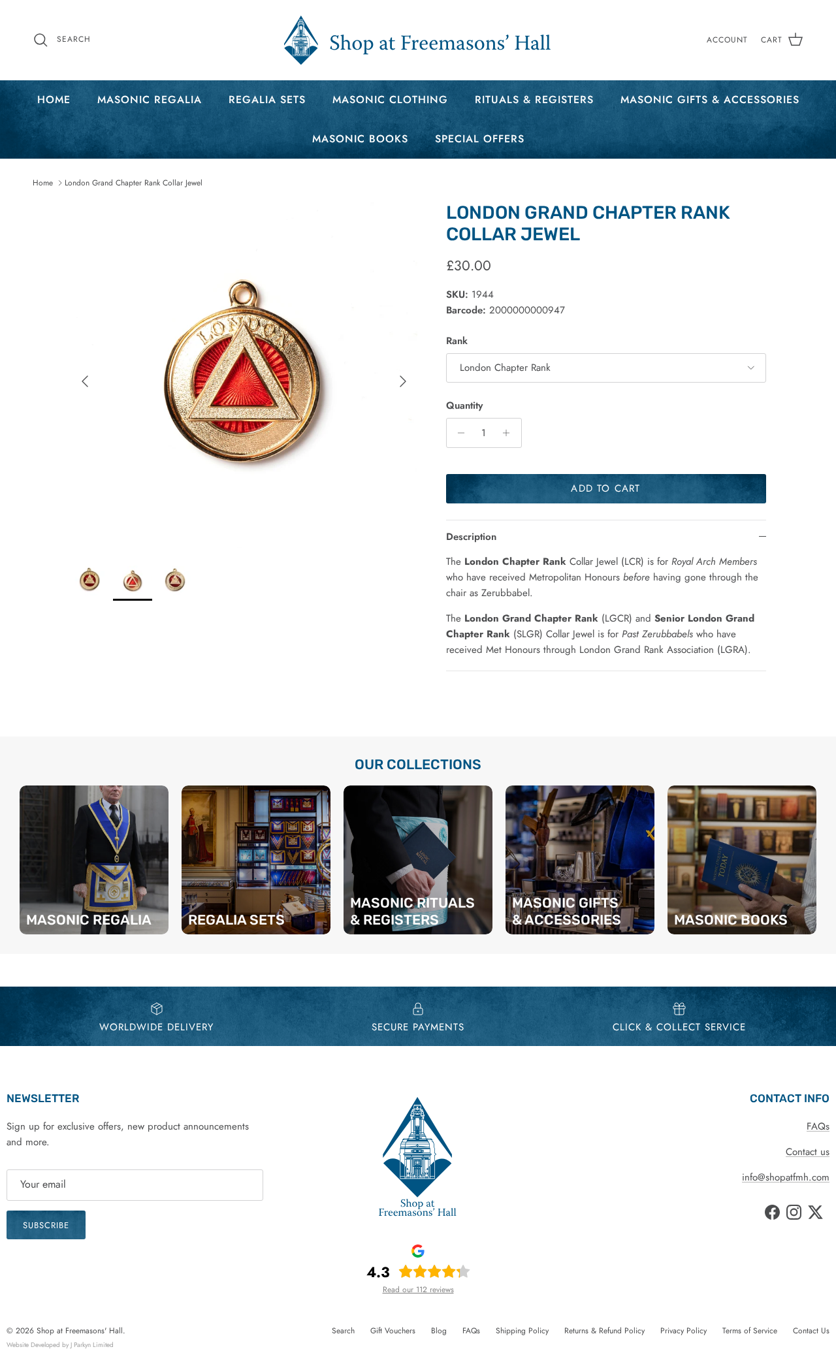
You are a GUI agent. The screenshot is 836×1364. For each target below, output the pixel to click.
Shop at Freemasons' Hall (80, 1331)
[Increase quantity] (509, 433)
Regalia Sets (267, 99)
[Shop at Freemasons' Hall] (418, 40)
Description (471, 537)
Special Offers (479, 138)
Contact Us (811, 1331)
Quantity (464, 406)
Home (54, 99)
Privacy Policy (683, 1331)
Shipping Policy (522, 1331)
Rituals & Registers (534, 99)
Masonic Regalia (149, 99)
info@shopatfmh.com (785, 1177)
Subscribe (46, 1225)
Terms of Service (749, 1331)
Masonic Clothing (390, 99)
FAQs (818, 1126)
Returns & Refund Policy (604, 1331)
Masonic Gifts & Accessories (709, 99)
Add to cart (605, 488)
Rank (457, 341)
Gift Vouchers (392, 1331)
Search (343, 1331)
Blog (439, 1331)
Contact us (807, 1152)
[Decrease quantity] (458, 433)
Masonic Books (360, 138)
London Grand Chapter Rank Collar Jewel (133, 183)
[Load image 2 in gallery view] (244, 375)
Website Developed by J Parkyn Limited (60, 1345)
